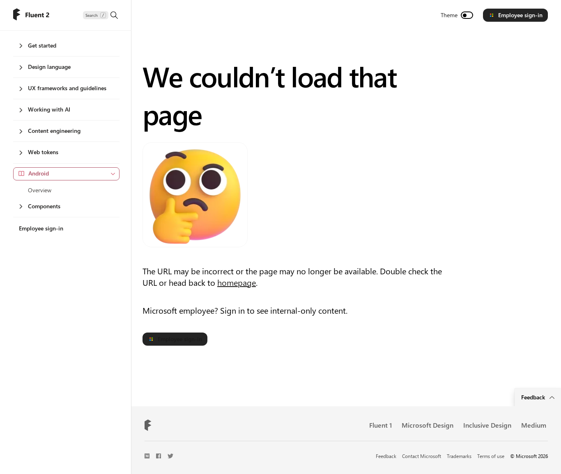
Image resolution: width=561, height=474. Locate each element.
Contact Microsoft (421, 456)
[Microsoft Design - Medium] (147, 456)
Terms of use (490, 456)
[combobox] (66, 173)
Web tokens (43, 152)
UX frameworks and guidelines (67, 88)
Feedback (386, 456)
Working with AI (49, 109)
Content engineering (54, 130)
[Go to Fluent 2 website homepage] (31, 15)
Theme (449, 15)
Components (44, 206)
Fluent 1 (380, 425)
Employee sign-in (520, 15)
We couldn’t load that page (269, 94)
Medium (533, 425)
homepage (236, 282)
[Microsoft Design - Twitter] (170, 456)
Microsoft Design (427, 425)
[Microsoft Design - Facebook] (158, 456)
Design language (49, 67)
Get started (42, 45)
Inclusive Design (487, 425)
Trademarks (459, 456)
